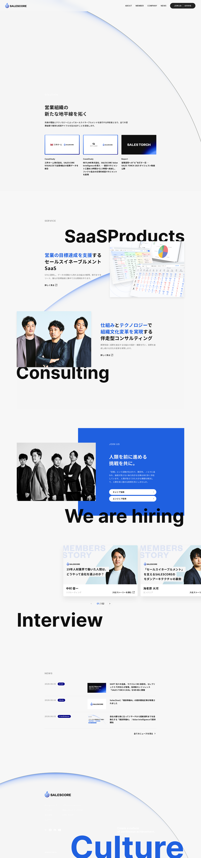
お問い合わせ (68, 815)
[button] (109, 603)
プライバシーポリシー (71, 805)
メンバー (48, 810)
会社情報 (48, 815)
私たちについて (51, 805)
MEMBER (140, 6)
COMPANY (152, 6)
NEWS (163, 6)
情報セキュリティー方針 (72, 810)
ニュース (48, 819)
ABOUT (128, 6)
